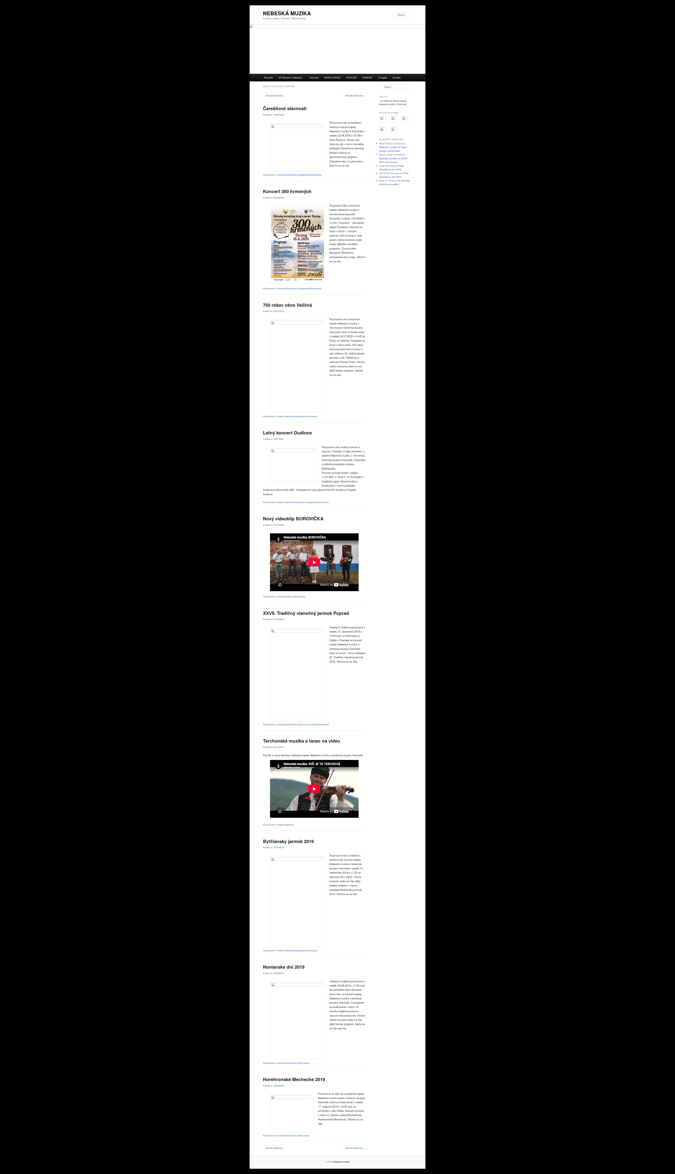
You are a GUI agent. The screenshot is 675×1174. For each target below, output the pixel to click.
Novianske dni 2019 (283, 967)
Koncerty (314, 77)
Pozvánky (292, 174)
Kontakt (397, 77)
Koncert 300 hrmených (287, 191)
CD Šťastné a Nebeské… (291, 77)
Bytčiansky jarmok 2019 (288, 841)
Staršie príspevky (273, 95)
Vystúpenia (302, 174)
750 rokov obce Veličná (287, 305)
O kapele (382, 77)
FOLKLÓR (351, 77)
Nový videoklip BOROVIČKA (293, 518)
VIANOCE (367, 77)
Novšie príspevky (355, 95)
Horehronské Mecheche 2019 (294, 1079)
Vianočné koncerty (306, 724)
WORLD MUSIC (332, 77)
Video (289, 596)
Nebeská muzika (341, 1161)
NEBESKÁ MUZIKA (287, 13)
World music (315, 174)
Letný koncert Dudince (287, 432)
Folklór (280, 416)
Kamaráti (281, 174)
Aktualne (268, 77)
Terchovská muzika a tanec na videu (301, 740)
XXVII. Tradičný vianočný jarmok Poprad (306, 613)
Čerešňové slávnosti (285, 108)
